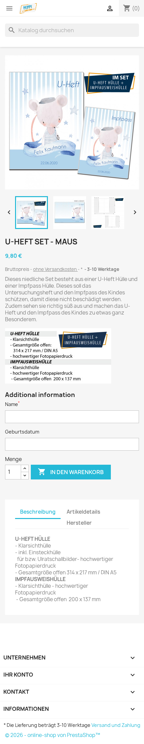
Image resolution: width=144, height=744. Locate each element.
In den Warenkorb (71, 472)
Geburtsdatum (22, 431)
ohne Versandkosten (55, 269)
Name (12, 404)
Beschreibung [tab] (38, 511)
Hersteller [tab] (79, 522)
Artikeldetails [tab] (83, 511)
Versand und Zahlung (115, 725)
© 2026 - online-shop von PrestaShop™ (52, 735)
